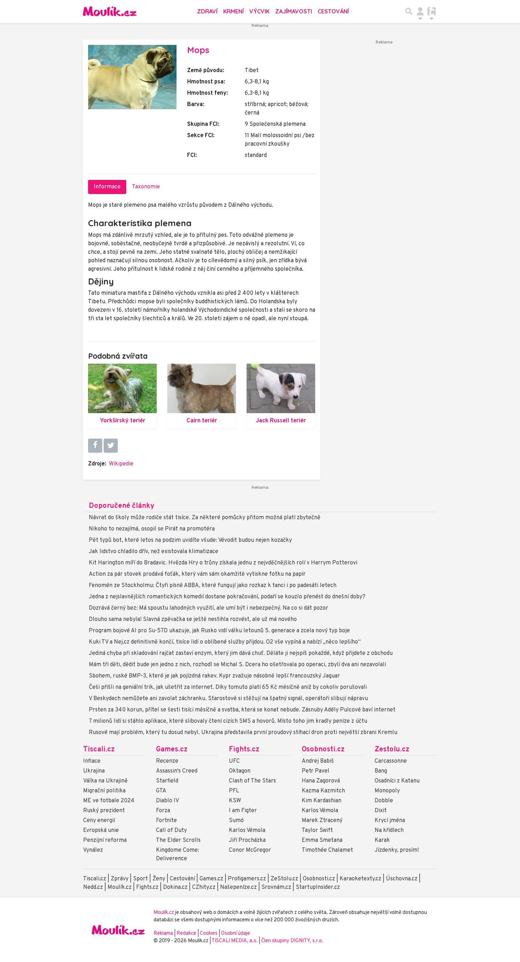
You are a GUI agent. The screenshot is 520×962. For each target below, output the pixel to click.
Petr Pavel (315, 771)
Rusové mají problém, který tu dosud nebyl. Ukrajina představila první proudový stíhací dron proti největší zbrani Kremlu (243, 732)
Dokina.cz (175, 887)
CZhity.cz (203, 887)
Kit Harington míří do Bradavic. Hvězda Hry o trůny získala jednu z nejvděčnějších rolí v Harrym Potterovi (223, 563)
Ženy (158, 878)
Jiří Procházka (247, 840)
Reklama (163, 933)
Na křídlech (389, 830)
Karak (382, 840)
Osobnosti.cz (323, 749)
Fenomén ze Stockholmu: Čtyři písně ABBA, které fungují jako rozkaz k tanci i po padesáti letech (212, 585)
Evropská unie (101, 830)
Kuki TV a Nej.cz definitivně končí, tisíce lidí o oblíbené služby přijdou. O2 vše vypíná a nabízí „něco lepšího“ (225, 642)
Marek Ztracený (322, 820)
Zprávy (119, 878)
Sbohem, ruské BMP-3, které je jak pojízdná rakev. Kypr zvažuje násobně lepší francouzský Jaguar (214, 676)
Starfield (167, 781)
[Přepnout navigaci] (420, 11)
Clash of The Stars (252, 781)
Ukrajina (94, 771)
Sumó (236, 820)
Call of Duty (171, 830)
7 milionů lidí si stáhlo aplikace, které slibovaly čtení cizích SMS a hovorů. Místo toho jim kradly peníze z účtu (228, 721)
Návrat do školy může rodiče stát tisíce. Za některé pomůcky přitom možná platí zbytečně (204, 517)
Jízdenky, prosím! (397, 850)
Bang (381, 771)
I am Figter (243, 810)
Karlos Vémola (247, 830)
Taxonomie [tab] (146, 186)
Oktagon (239, 771)
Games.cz (171, 749)
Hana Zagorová (321, 781)
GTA (161, 790)
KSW (235, 800)
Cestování (333, 11)
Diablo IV (167, 800)
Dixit (381, 810)
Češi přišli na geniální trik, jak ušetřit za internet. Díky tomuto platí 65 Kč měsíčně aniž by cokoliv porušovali (228, 687)
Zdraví (207, 11)
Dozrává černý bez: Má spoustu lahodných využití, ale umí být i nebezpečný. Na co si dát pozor (208, 608)
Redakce (186, 933)
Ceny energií (99, 820)
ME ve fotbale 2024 (108, 800)
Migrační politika (104, 790)
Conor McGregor (250, 850)
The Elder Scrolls (178, 840)
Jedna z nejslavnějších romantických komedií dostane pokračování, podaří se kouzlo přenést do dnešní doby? (227, 596)
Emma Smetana (322, 840)
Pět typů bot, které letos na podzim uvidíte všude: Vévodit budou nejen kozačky (190, 540)
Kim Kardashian (321, 800)
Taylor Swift (317, 830)
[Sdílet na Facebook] (95, 445)
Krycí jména (390, 820)
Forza (163, 810)
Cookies (209, 933)
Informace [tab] (107, 186)
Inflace (91, 761)
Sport (140, 878)
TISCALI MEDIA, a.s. (235, 941)
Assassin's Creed (176, 771)
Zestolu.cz (392, 749)
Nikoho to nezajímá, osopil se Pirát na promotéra (152, 529)
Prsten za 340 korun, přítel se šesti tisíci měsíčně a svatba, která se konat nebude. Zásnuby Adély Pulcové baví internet (242, 710)
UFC (234, 761)
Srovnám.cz (276, 887)
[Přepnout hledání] (409, 11)
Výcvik (259, 11)
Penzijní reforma (105, 840)
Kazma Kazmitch (323, 790)
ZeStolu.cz (284, 878)
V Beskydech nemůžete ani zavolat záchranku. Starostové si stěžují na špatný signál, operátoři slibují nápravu (228, 698)
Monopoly (387, 790)
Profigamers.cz (247, 878)
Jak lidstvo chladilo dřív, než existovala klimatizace (153, 551)
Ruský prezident (104, 810)
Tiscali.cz (99, 749)
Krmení (233, 11)
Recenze (167, 761)
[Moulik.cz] (110, 11)
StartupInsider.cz (318, 887)
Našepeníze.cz (238, 887)
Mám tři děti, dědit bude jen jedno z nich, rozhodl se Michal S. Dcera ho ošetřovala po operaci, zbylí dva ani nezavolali (237, 664)
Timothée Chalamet (327, 850)
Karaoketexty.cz (360, 878)
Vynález (93, 850)
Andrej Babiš (318, 761)
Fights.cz (244, 749)
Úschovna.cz (401, 878)
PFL (234, 790)
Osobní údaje (235, 933)
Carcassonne (391, 761)
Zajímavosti (293, 11)
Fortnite (166, 820)
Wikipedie (121, 464)
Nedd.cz (93, 887)
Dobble (384, 800)
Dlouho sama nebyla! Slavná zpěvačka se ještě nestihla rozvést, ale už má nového (193, 619)
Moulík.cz (120, 887)
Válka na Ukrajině (105, 781)
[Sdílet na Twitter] (111, 446)
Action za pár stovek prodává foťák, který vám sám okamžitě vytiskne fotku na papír (197, 574)
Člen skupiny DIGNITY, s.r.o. (292, 941)
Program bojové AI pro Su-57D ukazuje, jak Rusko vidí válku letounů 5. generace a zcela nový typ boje (219, 630)
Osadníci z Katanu (397, 781)
